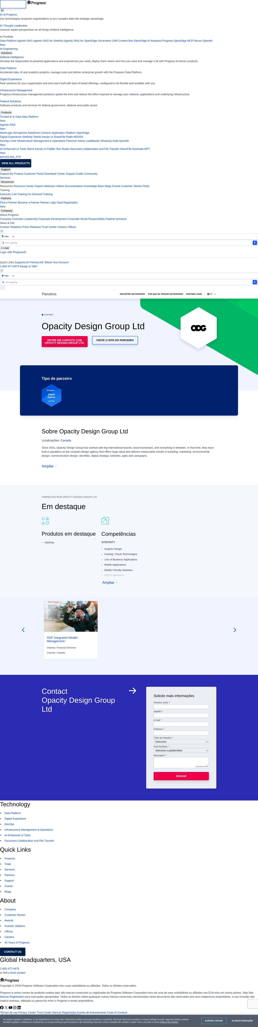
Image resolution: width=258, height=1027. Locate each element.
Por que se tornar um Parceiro (165, 294)
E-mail (157, 720)
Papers (39, 186)
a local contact (16, 972)
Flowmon (71, 140)
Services (5, 177)
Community (90, 173)
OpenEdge (82, 132)
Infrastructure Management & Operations (41, 140)
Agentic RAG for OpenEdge (80, 40)
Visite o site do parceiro (115, 340)
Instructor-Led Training (13, 194)
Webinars (49, 186)
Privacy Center (27, 1012)
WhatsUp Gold (109, 140)
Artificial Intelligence (12, 57)
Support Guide (74, 173)
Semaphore (20, 132)
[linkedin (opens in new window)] (19, 1008)
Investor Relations (11, 226)
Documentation (74, 186)
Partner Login (48, 202)
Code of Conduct (117, 1012)
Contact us (13, 951)
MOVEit (78, 136)
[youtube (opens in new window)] (11, 1008)
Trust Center (49, 226)
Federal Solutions (10, 101)
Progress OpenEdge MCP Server (182, 40)
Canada (66, 440)
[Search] (2, 231)
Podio (69, 136)
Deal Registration (39, 204)
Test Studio (62, 148)
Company (6, 210)
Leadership (30, 218)
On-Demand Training (40, 194)
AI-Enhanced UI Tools (13, 148)
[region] (129, 1021)
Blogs (108, 186)
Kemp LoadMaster (89, 140)
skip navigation (13, 4)
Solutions (6, 52)
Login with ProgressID (13, 252)
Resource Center (24, 186)
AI (2, 10)
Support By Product (11, 173)
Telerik (37, 136)
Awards (8, 920)
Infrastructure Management (16, 90)
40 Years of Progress (16, 942)
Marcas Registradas (12, 996)
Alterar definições (242, 1020)
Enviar (181, 776)
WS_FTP (15, 156)
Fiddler (51, 148)
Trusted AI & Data (10, 116)
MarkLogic (6, 132)
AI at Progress (8, 14)
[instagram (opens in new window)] (15, 1008)
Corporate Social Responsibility (86, 218)
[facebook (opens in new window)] (2, 1008)
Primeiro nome (161, 703)
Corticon (46, 132)
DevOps (5, 140)
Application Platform (64, 132)
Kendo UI (47, 136)
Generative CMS (108, 40)
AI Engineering (9, 48)
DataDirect (34, 132)
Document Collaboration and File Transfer (29, 840)
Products (6, 112)
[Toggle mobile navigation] (2, 287)
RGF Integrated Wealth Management (62, 639)
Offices (72, 226)
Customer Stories (131, 186)
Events (116, 186)
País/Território (161, 747)
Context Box (125, 40)
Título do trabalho (162, 738)
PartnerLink (36, 262)
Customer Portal (33, 173)
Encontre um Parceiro (132, 294)
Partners (6, 198)
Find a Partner (8, 202)
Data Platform (8, 40)
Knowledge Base (94, 186)
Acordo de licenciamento (91, 1012)
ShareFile (59, 136)
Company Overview (11, 218)
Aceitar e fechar (214, 1020)
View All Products (15, 163)
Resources (7, 181)
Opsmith (106, 42)
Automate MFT (75, 150)
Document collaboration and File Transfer (94, 148)
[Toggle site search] (2, 270)
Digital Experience (11, 79)
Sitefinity (27, 136)
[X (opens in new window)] (6, 1008)
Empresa (158, 729)
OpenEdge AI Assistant (147, 40)
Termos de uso (9, 1012)
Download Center (54, 173)
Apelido (157, 711)
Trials (7, 864)
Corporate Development (52, 218)
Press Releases (31, 226)
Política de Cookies (169, 1022)
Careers (62, 226)
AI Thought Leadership (13, 25)
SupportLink (22, 262)
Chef (13, 140)
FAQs (146, 186)
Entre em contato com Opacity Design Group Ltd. (65, 341)
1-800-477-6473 (9, 266)
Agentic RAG (25, 40)
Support (5, 169)
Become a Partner (28, 202)
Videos (60, 186)
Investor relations (14, 925)
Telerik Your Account (56, 262)
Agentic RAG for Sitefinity (48, 40)
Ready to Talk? (29, 266)
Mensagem (159, 755)
